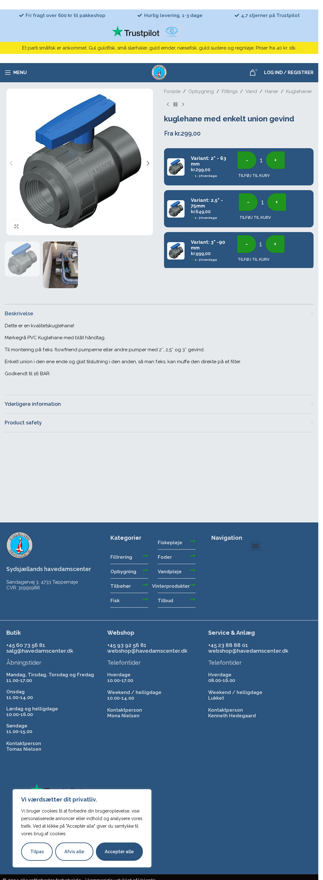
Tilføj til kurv (254, 175)
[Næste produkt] (183, 104)
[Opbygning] (145, 570)
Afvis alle (74, 851)
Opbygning (201, 91)
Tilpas (37, 851)
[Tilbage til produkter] (175, 104)
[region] (82, 828)
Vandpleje (170, 571)
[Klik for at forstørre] (16, 226)
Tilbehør (120, 586)
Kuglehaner (299, 91)
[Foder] (193, 555)
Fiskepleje (170, 542)
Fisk (115, 600)
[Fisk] (145, 599)
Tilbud (165, 600)
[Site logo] (159, 72)
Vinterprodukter (171, 586)
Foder (165, 557)
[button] (11, 163)
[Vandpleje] (193, 570)
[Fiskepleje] (193, 541)
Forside (172, 91)
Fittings (230, 91)
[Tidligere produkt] (168, 104)
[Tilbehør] (145, 584)
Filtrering (121, 557)
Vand (251, 91)
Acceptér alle (119, 851)
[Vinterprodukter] (193, 584)
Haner (271, 91)
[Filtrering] (145, 555)
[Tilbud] (193, 599)
